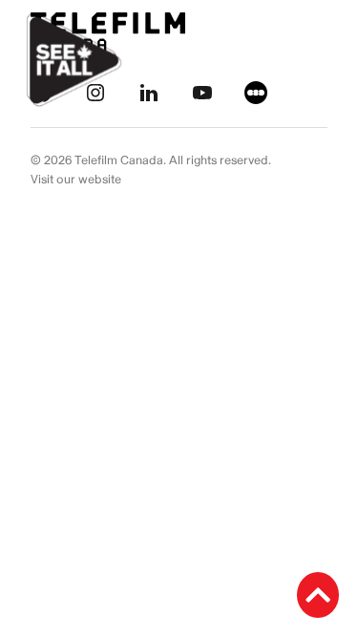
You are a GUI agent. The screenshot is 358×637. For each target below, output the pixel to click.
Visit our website (76, 179)
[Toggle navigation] (322, 60)
